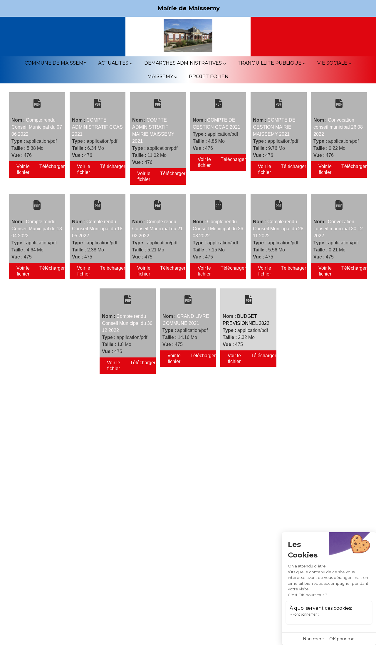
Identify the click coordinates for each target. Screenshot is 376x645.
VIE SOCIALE (332, 63)
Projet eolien (209, 76)
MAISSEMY (160, 76)
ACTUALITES (113, 63)
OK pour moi (342, 638)
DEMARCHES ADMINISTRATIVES (183, 63)
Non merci (314, 638)
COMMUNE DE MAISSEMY (55, 63)
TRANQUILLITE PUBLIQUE (269, 63)
